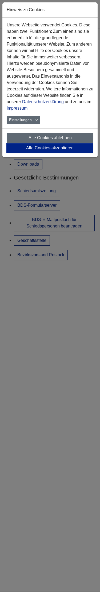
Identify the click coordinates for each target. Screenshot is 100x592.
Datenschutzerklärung (43, 101)
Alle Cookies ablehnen (50, 137)
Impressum (17, 108)
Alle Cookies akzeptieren (50, 148)
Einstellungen (20, 120)
